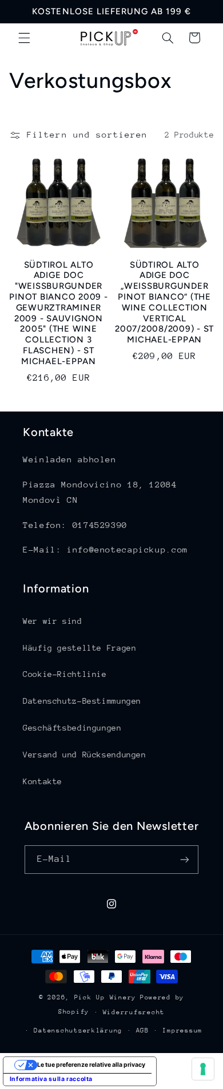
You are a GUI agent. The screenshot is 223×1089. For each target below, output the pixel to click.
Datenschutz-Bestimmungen (82, 700)
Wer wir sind (52, 621)
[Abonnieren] (185, 859)
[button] (24, 38)
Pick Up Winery (105, 997)
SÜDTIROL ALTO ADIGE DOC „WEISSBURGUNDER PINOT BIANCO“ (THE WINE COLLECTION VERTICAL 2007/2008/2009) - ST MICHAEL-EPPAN (164, 302)
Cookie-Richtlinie (65, 674)
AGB (142, 1030)
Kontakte (42, 781)
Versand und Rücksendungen (84, 754)
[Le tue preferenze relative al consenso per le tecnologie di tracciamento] (203, 1069)
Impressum (182, 1030)
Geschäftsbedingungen (72, 727)
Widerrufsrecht (134, 1012)
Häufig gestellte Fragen (80, 647)
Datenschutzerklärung (78, 1030)
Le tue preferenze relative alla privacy (91, 1064)
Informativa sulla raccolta (51, 1079)
